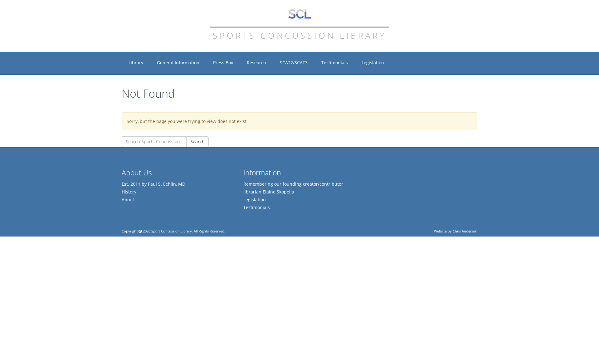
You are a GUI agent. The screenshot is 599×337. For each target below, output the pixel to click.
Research (256, 63)
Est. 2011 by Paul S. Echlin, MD (153, 184)
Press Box (223, 63)
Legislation (373, 63)
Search (197, 141)
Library (136, 63)
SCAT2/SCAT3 (294, 63)
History (129, 192)
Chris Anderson (465, 231)
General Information (178, 63)
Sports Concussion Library (299, 14)
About (128, 200)
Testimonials (334, 63)
